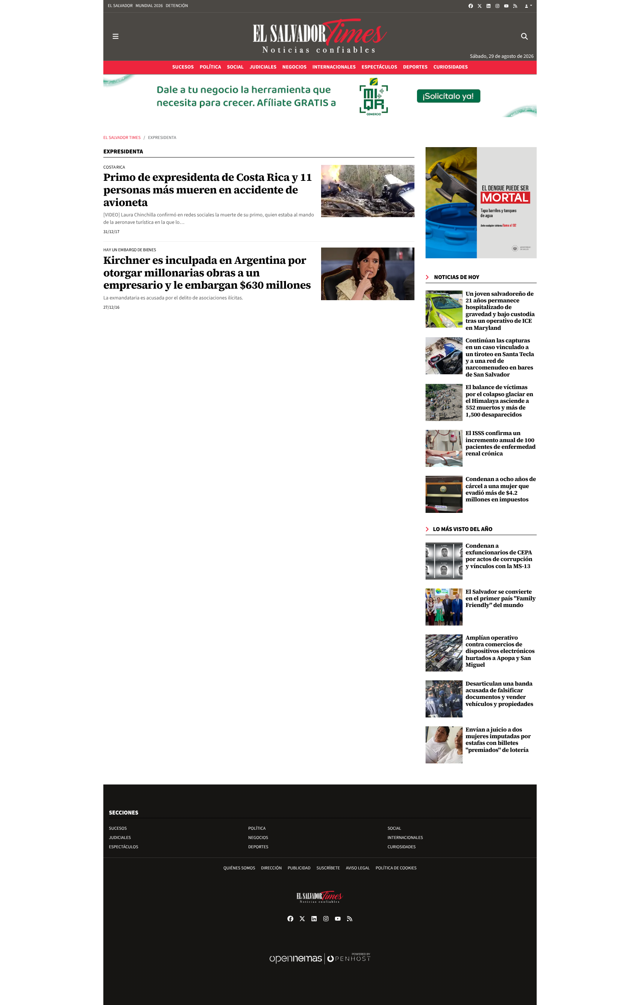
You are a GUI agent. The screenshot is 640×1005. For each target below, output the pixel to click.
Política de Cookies (396, 868)
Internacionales (405, 838)
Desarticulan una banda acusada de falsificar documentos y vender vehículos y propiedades (499, 694)
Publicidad (299, 868)
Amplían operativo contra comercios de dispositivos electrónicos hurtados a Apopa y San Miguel (500, 651)
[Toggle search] (524, 36)
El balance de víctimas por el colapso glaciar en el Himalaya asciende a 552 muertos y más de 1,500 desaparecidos (499, 401)
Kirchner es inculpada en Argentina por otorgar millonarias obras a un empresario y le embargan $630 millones (207, 272)
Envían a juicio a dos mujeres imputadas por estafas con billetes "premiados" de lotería (498, 740)
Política (257, 828)
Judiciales (120, 838)
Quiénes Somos (239, 868)
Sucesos (118, 828)
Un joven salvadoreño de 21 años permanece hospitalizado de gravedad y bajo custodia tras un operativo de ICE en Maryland (500, 311)
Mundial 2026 (149, 6)
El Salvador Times (122, 138)
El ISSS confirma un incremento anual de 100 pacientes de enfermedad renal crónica (501, 443)
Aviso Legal (358, 868)
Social (394, 828)
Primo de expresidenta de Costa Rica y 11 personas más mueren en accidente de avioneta (207, 189)
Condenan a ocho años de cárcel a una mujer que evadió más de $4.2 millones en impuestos (501, 489)
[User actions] (528, 6)
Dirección (271, 868)
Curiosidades (401, 847)
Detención (177, 6)
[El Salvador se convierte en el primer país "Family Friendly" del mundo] (444, 607)
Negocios (258, 838)
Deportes (258, 847)
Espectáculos (123, 847)
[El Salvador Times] (320, 36)
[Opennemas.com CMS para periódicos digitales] (320, 966)
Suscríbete (328, 868)
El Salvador (120, 6)
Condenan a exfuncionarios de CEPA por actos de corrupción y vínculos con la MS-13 (499, 556)
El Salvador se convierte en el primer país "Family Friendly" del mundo (501, 599)
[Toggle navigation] (115, 36)
